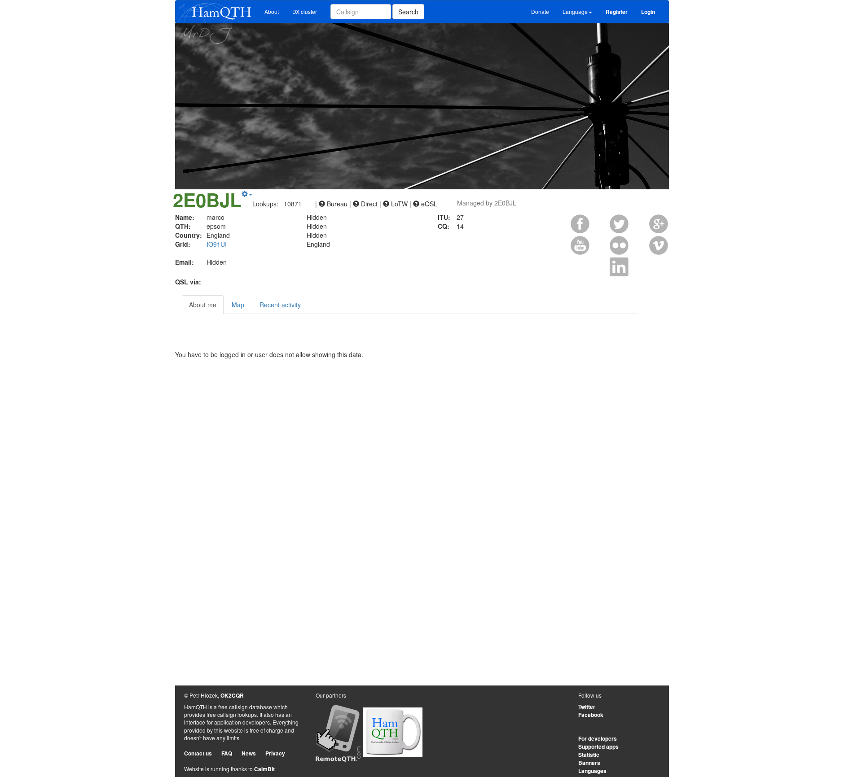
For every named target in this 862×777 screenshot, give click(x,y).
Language (575, 11)
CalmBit (264, 769)
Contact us (198, 753)
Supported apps (598, 746)
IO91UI (217, 244)
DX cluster (304, 11)
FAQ (226, 753)
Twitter (586, 707)
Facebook (590, 715)
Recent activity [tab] (280, 304)
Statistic (588, 755)
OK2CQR (232, 695)
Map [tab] (238, 304)
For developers (597, 738)
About (271, 11)
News (249, 753)
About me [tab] (202, 304)
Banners (589, 763)
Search (408, 11)
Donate (540, 11)
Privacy (275, 753)
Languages (592, 771)
